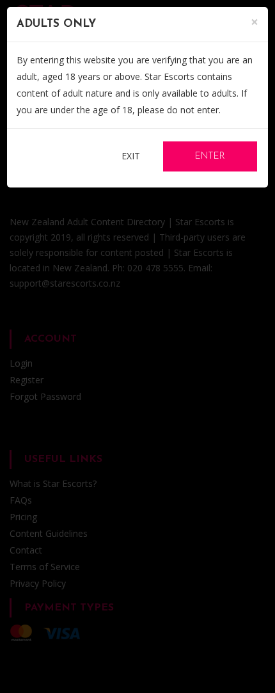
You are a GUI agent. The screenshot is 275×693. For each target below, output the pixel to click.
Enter (210, 156)
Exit (131, 156)
